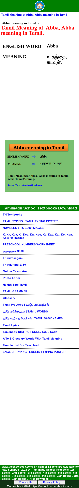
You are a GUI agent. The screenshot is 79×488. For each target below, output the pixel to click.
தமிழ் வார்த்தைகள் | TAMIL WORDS (25, 311)
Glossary (9, 298)
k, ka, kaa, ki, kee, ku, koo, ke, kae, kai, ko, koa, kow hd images (38, 236)
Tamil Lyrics (11, 325)
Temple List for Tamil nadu (22, 345)
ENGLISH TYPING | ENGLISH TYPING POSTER (34, 351)
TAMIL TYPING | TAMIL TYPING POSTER (30, 221)
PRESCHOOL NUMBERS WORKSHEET (29, 244)
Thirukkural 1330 (14, 264)
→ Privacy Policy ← (52, 482)
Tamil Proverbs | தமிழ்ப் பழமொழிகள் (26, 304)
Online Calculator (15, 271)
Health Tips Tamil (15, 284)
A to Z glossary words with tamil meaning (32, 338)
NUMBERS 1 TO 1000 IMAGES (23, 227)
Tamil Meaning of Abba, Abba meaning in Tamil (34, 14)
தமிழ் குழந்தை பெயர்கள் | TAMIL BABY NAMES (33, 318)
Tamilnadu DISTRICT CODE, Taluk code (30, 331)
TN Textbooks (12, 214)
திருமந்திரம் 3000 (13, 251)
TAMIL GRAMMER (15, 291)
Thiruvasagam (12, 258)
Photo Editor (11, 278)
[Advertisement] (39, 105)
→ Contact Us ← (26, 482)
